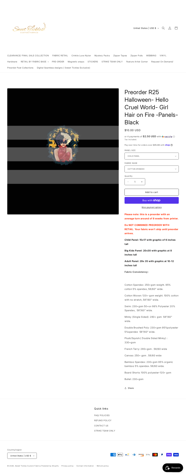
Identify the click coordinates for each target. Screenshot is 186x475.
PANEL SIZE (130, 150)
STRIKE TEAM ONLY (104, 430)
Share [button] (131, 388)
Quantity (128, 176)
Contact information (85, 466)
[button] (34, 62)
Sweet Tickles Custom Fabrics (28, 466)
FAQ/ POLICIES (102, 415)
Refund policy (103, 466)
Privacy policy (67, 466)
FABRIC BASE (131, 163)
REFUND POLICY (103, 420)
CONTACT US (101, 425)
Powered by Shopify (50, 466)
